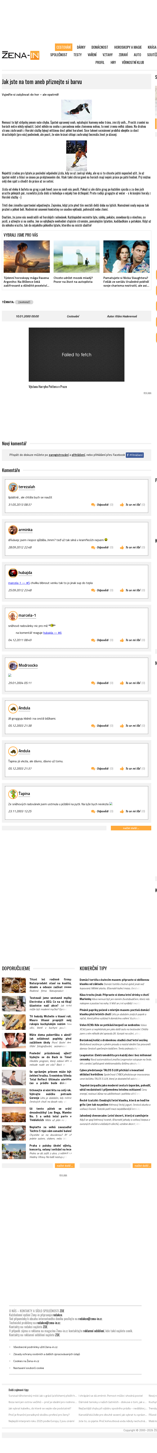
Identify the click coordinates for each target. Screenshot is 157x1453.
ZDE (62, 1311)
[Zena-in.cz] (23, 55)
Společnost (58, 54)
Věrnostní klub (133, 62)
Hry (113, 62)
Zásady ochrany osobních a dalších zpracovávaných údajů (46, 1354)
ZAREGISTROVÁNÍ (59, 455)
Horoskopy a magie (128, 47)
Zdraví (123, 54)
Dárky (81, 47)
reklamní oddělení (93, 1331)
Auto (137, 54)
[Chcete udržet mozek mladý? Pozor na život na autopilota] (77, 256)
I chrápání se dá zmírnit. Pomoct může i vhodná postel (111, 1396)
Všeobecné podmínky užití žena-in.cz (35, 1347)
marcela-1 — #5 (19, 583)
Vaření (92, 54)
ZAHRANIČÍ (24, 302)
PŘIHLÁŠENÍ (78, 455)
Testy (78, 54)
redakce (57, 1315)
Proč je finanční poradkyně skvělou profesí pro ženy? (39, 1415)
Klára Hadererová (126, 316)
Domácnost (100, 47)
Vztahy (108, 54)
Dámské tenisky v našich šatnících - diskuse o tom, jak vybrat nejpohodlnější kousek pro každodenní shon (113, 1402)
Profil (100, 62)
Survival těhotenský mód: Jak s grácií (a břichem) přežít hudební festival (43, 1396)
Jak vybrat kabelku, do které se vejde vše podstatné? (40, 1408)
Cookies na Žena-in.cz (26, 1361)
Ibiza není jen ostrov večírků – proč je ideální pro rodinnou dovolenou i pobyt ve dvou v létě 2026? (43, 1402)
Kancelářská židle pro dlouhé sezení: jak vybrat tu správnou (113, 1415)
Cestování (63, 47)
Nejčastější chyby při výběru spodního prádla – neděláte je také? (113, 1408)
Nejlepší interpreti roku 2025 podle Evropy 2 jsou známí (41, 1421)
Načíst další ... (131, 828)
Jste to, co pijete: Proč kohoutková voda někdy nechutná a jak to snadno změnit (113, 1421)
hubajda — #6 (52, 632)
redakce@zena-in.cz (90, 1318)
